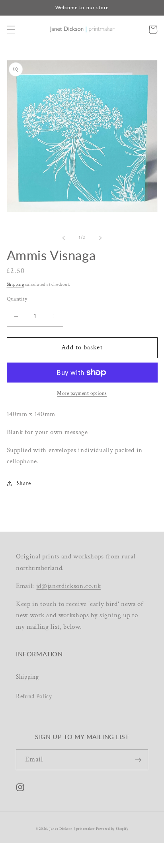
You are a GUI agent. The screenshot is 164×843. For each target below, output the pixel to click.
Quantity (17, 299)
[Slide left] (63, 238)
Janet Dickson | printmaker (72, 828)
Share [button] (24, 483)
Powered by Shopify (112, 828)
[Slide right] (100, 238)
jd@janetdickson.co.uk (68, 586)
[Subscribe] (138, 759)
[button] (10, 29)
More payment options (82, 393)
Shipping (15, 284)
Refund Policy (34, 696)
